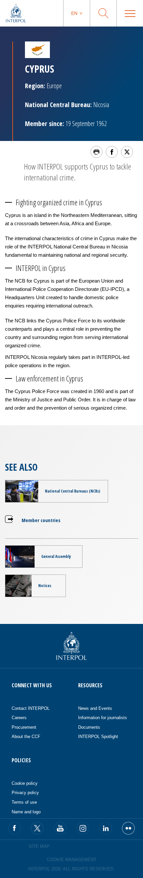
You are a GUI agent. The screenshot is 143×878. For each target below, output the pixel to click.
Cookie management (71, 859)
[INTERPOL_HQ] (128, 828)
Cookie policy (25, 783)
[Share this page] (112, 152)
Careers (19, 717)
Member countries (41, 520)
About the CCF (26, 736)
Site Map (39, 846)
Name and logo (26, 811)
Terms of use (24, 802)
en (74, 13)
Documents (89, 727)
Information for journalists (102, 717)
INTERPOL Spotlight (98, 736)
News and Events (95, 708)
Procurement (24, 727)
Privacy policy (25, 792)
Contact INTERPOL (31, 708)
